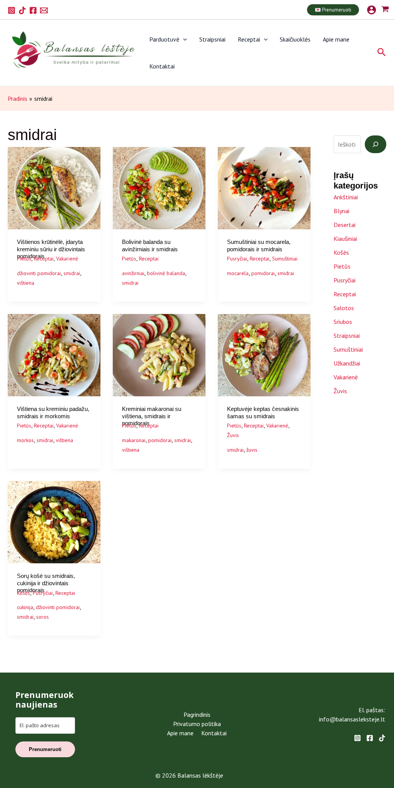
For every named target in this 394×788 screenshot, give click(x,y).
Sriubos (343, 322)
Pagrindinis (197, 714)
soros (42, 616)
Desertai (345, 225)
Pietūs (24, 258)
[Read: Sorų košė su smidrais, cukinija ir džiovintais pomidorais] (54, 521)
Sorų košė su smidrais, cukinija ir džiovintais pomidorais (46, 583)
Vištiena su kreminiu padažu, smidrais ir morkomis (53, 412)
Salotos (344, 308)
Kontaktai (162, 66)
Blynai (341, 211)
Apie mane (336, 39)
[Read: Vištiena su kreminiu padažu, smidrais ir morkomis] (54, 354)
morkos (25, 440)
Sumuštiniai (284, 258)
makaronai (133, 440)
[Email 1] (44, 10)
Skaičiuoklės (295, 39)
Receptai (249, 39)
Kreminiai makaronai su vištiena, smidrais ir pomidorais (151, 416)
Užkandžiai (347, 363)
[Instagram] (11, 10)
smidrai (71, 273)
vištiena (25, 282)
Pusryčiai (237, 258)
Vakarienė (67, 258)
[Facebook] (33, 10)
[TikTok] (22, 10)
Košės (23, 592)
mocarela (238, 273)
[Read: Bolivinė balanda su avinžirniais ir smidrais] (159, 187)
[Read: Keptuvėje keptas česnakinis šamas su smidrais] (264, 354)
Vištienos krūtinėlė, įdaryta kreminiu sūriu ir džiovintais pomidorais (51, 249)
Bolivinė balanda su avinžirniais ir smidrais (150, 245)
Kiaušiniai (345, 238)
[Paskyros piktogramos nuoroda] (371, 10)
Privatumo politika (197, 724)
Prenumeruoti (45, 749)
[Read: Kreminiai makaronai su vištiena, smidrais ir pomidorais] (159, 354)
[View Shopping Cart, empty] (385, 9)
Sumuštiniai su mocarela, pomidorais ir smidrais (258, 245)
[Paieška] (375, 144)
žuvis (251, 449)
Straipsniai (212, 39)
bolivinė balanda (166, 273)
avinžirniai (133, 273)
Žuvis (233, 435)
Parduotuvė (164, 39)
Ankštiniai (346, 197)
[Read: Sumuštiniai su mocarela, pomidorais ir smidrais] (264, 187)
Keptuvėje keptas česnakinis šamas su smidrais (263, 412)
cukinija (25, 607)
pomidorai (263, 273)
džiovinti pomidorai (39, 273)
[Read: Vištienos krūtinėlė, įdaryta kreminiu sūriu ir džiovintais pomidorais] (54, 187)
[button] (333, 9)
